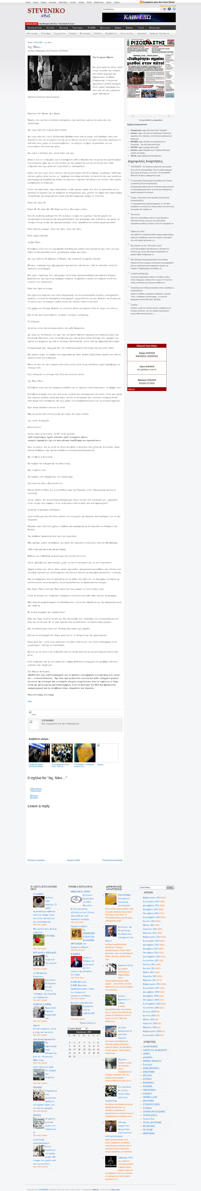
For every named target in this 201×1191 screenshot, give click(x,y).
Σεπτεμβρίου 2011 (152, 956)
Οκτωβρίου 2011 (151, 952)
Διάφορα (142, 33)
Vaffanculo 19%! (137, 231)
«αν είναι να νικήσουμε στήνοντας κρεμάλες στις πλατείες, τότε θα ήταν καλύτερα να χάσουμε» (151, 136)
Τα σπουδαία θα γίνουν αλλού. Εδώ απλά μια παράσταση (118, 1093)
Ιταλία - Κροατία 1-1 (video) (124, 999)
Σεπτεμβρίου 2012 (152, 917)
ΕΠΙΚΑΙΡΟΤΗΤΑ (151, 1068)
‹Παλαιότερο (35, 791)
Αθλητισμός (154, 27)
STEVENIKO (43, 1190)
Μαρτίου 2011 (150, 980)
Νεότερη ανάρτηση (36, 860)
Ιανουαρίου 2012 (151, 940)
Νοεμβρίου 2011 (150, 948)
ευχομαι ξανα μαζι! (151, 147)
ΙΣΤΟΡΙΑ (147, 1078)
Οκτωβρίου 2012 (151, 913)
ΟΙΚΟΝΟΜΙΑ (149, 1089)
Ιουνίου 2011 (149, 968)
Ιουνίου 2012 (149, 921)
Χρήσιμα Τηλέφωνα (160, 33)
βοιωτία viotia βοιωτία (82, 1002)
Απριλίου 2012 (150, 928)
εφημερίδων (158, 120)
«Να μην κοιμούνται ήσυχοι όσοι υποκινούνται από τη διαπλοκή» (118, 1129)
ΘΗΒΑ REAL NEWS (80, 891)
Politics (43, 2)
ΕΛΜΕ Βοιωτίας (79, 981)
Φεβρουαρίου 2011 (152, 983)
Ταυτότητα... (136, 214)
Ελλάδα (50, 27)
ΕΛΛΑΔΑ (147, 1064)
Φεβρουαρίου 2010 (152, 1031)
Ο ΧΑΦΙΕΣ (38, 894)
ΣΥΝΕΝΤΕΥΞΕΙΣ (151, 1104)
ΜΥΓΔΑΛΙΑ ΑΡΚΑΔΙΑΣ (45, 952)
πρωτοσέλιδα (146, 120)
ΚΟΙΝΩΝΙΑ (148, 1082)
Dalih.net (95, 1190)
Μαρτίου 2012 (150, 932)
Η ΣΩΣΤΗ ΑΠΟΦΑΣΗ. (140, 274)
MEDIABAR (148, 1133)
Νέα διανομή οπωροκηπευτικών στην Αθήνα (149, 260)
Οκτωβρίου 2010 (151, 999)
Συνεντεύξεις (127, 33)
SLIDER (91, 27)
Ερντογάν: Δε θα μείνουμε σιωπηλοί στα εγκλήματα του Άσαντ (119, 933)
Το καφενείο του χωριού (51, 959)
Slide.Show (63, 2)
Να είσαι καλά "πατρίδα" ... (158, 130)
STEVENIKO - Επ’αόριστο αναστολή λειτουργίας (151, 167)
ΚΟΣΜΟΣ (147, 1086)
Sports (108, 2)
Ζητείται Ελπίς (125, 965)
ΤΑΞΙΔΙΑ (147, 1107)
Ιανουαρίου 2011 (151, 987)
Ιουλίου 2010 (149, 1011)
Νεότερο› (34, 796)
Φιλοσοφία (85, 33)
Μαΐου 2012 (148, 924)
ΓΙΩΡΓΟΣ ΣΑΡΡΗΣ (42, 1004)
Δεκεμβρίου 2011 (151, 944)
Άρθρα (118, 27)
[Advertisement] (84, 872)
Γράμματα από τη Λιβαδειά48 (88, 1010)
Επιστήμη (45, 33)
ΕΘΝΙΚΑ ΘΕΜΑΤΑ (152, 1060)
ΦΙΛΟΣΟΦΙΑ (149, 1125)
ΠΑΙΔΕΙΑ (147, 1093)
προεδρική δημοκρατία (44, 1039)
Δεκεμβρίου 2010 (151, 991)
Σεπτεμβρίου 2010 (152, 1003)
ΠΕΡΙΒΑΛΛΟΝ (150, 1097)
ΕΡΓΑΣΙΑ (147, 1075)
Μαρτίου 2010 (150, 1027)
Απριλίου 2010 (150, 1023)
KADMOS (75, 953)
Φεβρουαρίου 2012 (152, 936)
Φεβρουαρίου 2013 (152, 897)
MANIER (37, 1087)
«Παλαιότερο (36, 789)
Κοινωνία (105, 27)
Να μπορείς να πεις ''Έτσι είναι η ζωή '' (57, 24)
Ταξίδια (98, 33)
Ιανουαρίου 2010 (151, 1035)
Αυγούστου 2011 (151, 960)
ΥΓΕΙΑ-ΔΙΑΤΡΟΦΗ (152, 1122)
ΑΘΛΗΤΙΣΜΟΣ (150, 1046)
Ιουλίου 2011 (149, 964)
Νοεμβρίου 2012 (150, 909)
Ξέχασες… (135, 305)
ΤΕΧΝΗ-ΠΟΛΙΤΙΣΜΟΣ (154, 1111)
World (89, 2)
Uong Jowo (115, 1190)
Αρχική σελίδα (73, 860)
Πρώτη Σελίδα (34, 27)
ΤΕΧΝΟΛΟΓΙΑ (150, 1115)
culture (117, 2)
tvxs (29, 701)
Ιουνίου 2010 (149, 1015)
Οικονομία (78, 27)
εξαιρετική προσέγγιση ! (152, 156)
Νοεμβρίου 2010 (150, 995)
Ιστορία (73, 33)
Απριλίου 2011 (150, 976)
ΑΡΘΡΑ (146, 1053)
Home (28, 2)
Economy (52, 2)
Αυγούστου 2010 (151, 1007)
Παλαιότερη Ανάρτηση (113, 860)
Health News (99, 2)
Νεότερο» (34, 798)
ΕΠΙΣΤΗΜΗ (149, 1071)
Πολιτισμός (32, 33)
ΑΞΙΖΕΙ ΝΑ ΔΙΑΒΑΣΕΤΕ (155, 1050)
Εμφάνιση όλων (88, 1022)
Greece (35, 2)
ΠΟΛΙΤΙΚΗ (148, 1100)
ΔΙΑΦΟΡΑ (147, 1057)
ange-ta (36, 1025)
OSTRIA (37, 1115)
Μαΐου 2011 (148, 972)
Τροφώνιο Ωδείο (79, 926)
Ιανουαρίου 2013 (151, 901)
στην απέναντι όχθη (43, 1066)
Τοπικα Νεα (149, 1118)
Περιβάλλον (111, 33)
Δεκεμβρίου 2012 (151, 905)
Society (73, 2)
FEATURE (38, 42)
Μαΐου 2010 (148, 1019)
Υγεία (141, 27)
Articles (81, 2)
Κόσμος (129, 27)
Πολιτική (63, 27)
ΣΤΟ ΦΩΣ (50, 935)
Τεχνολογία (60, 33)
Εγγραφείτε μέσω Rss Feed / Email (158, 2)
